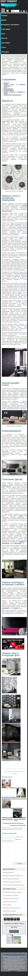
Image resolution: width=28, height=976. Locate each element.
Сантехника (5, 43)
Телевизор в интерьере (9, 911)
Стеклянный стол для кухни (10, 898)
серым (21, 515)
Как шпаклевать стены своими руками (18, 825)
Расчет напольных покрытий (11, 879)
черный (24, 205)
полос (25, 454)
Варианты (6, 83)
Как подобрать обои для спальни (12, 892)
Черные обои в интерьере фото (12, 94)
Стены (3, 47)
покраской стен (6, 485)
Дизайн (3, 20)
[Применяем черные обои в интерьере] (14, 177)
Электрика (5, 52)
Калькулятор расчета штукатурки (12, 882)
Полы (3, 33)
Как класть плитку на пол (10, 901)
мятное (16, 608)
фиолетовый (5, 543)
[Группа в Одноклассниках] (11, 920)
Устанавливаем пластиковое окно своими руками (13, 823)
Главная (4, 15)
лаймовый (22, 541)
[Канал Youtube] (15, 920)
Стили (5, 87)
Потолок (4, 38)
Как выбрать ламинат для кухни (12, 908)
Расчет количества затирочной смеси (13, 885)
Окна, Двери (5, 29)
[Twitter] (8, 920)
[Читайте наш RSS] (18, 920)
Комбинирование (8, 89)
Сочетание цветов (9, 90)
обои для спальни (7, 211)
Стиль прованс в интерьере (10, 895)
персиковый (5, 608)
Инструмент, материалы (10, 24)
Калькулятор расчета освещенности (13, 875)
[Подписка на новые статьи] (5, 920)
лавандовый (17, 543)
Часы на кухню (7, 905)
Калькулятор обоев (8, 872)
